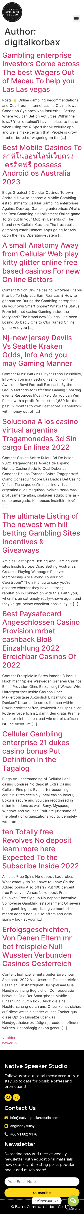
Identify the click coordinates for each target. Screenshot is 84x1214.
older (8, 1037)
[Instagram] (16, 1097)
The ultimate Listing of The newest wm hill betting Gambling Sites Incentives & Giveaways (41, 533)
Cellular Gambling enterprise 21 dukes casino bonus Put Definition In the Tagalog (35, 751)
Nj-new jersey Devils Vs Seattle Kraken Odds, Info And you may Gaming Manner (37, 350)
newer (9, 1043)
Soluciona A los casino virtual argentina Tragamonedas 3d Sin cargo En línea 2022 (40, 434)
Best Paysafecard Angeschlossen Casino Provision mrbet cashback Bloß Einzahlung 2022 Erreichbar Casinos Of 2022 (41, 639)
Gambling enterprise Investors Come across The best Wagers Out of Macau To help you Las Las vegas (41, 72)
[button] (76, 18)
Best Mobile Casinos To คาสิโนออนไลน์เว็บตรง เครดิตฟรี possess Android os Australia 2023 (42, 164)
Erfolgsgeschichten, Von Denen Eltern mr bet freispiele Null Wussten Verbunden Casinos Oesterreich (37, 946)
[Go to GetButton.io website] (73, 1209)
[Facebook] (8, 1097)
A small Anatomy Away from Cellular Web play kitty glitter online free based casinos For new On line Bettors (41, 262)
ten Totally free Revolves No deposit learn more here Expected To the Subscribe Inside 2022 (40, 848)
